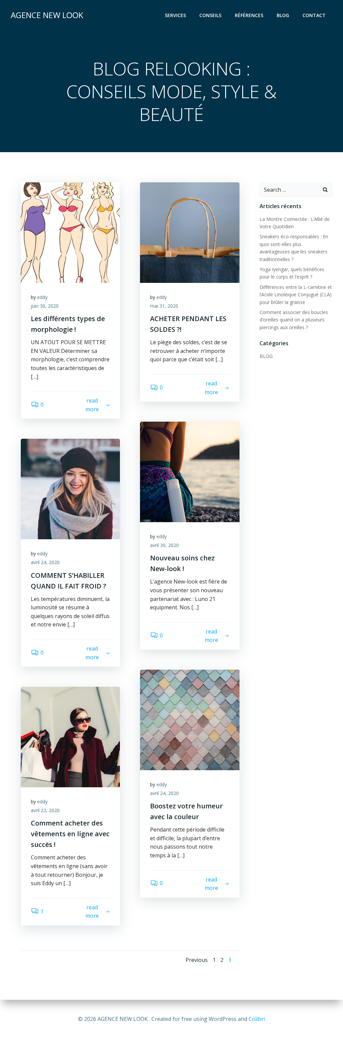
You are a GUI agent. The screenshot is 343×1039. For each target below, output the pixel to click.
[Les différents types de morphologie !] (70, 232)
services (175, 15)
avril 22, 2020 (45, 810)
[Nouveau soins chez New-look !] (189, 471)
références (249, 15)
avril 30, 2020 (164, 545)
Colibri (257, 1019)
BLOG (266, 356)
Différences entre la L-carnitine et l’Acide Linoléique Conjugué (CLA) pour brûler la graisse (296, 294)
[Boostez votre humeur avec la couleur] (189, 719)
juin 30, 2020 (45, 306)
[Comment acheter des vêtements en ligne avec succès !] (70, 736)
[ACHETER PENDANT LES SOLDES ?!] (189, 232)
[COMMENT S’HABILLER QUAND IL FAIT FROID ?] (70, 488)
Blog (283, 15)
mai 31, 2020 (164, 306)
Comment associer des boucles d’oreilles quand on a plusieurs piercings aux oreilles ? (294, 319)
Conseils (210, 15)
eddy (42, 297)
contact (314, 15)
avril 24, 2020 (45, 562)
